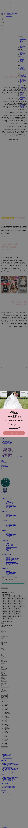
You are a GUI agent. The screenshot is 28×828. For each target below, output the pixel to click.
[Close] (26, 392)
